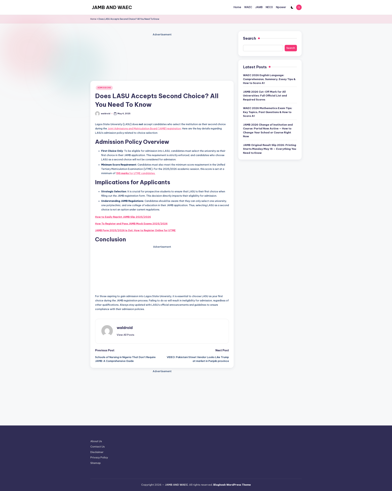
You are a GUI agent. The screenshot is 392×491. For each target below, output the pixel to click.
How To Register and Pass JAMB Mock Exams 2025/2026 (131, 223)
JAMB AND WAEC (112, 7)
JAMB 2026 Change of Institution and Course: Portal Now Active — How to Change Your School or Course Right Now (268, 130)
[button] (125, 334)
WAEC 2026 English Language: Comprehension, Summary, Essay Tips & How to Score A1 (269, 79)
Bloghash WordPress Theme (232, 484)
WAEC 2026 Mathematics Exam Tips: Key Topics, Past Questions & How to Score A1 (267, 112)
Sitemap (95, 463)
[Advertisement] (162, 58)
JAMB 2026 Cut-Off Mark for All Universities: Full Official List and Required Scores (265, 95)
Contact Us (97, 446)
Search (249, 38)
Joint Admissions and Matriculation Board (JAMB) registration (144, 128)
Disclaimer (97, 452)
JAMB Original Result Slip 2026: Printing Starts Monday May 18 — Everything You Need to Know (269, 148)
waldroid (125, 327)
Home (93, 19)
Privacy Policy (99, 457)
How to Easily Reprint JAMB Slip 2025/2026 (123, 216)
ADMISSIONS (104, 88)
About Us (96, 441)
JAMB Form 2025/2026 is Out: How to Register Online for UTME (135, 230)
